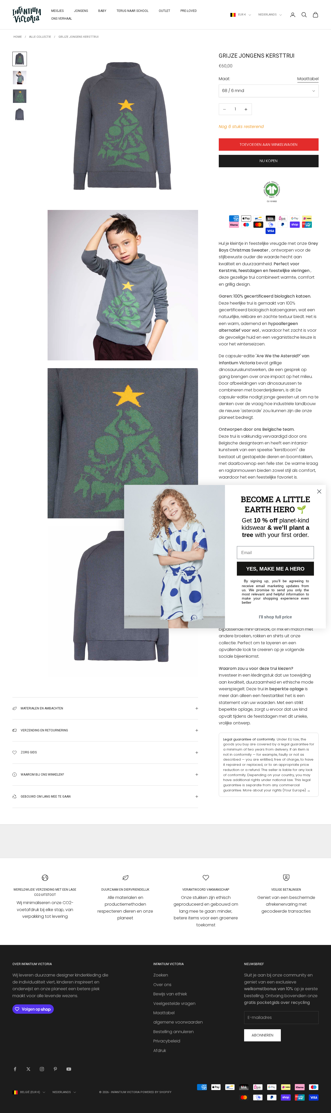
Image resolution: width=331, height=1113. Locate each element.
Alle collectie (40, 37)
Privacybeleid (166, 1041)
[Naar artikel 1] (19, 59)
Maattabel (308, 79)
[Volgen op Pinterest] (55, 1069)
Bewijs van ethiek (170, 994)
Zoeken (160, 975)
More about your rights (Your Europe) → (276, 790)
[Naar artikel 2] (19, 77)
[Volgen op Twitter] (28, 1069)
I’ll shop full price (275, 617)
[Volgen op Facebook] (15, 1069)
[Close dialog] (319, 491)
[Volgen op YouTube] (68, 1069)
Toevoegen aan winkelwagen (268, 144)
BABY (102, 11)
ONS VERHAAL (61, 18)
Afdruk (159, 1051)
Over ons (162, 985)
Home (17, 37)
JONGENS (81, 11)
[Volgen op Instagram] (41, 1069)
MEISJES (57, 11)
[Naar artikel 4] (19, 115)
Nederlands (267, 14)
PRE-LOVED (188, 11)
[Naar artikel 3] (19, 96)
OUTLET (164, 11)
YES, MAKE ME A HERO (275, 568)
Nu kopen (268, 161)
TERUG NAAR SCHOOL (132, 11)
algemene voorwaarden (178, 1022)
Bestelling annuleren (173, 1032)
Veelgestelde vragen (174, 1003)
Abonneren (262, 1035)
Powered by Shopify (155, 1092)
